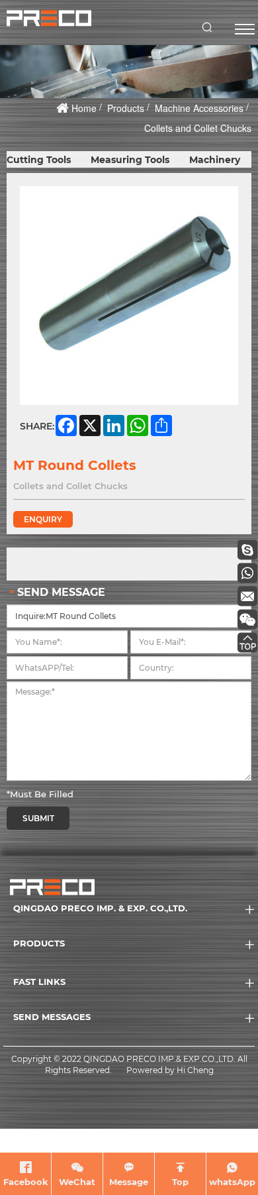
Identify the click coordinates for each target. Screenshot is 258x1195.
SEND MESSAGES (52, 1016)
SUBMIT (38, 818)
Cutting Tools (39, 160)
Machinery (214, 160)
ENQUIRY (43, 519)
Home (84, 108)
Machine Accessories (199, 108)
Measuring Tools (130, 160)
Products (125, 108)
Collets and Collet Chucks (197, 128)
